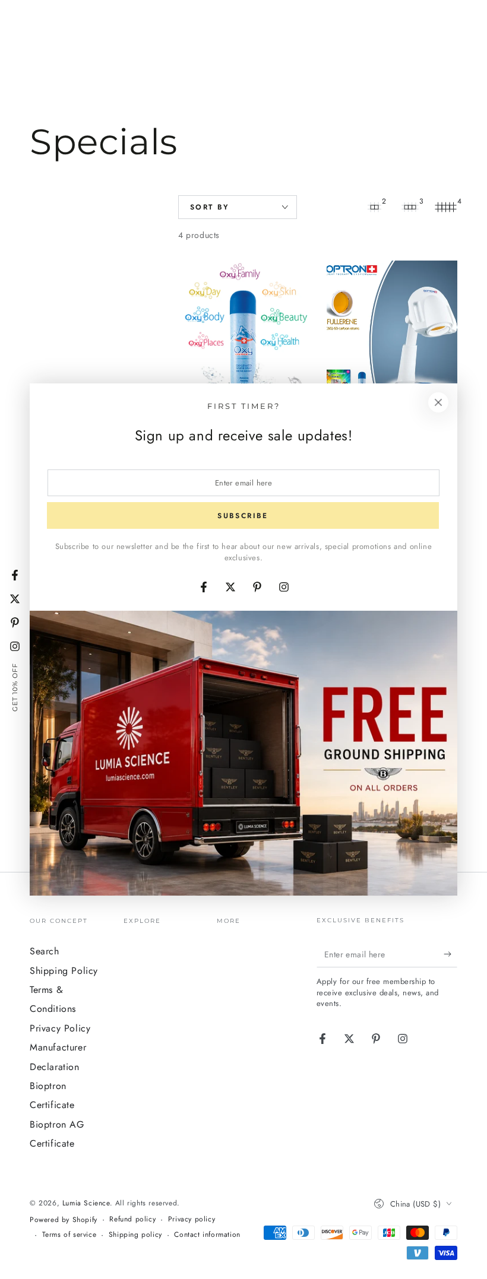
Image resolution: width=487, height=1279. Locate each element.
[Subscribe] (450, 954)
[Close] (438, 402)
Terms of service (69, 1235)
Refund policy (132, 1219)
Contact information (207, 1235)
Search (44, 951)
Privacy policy (191, 1219)
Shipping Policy (64, 971)
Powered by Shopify (63, 1220)
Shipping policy (135, 1235)
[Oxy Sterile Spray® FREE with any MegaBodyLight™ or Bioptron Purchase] (243, 342)
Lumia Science (86, 1203)
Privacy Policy (60, 1028)
